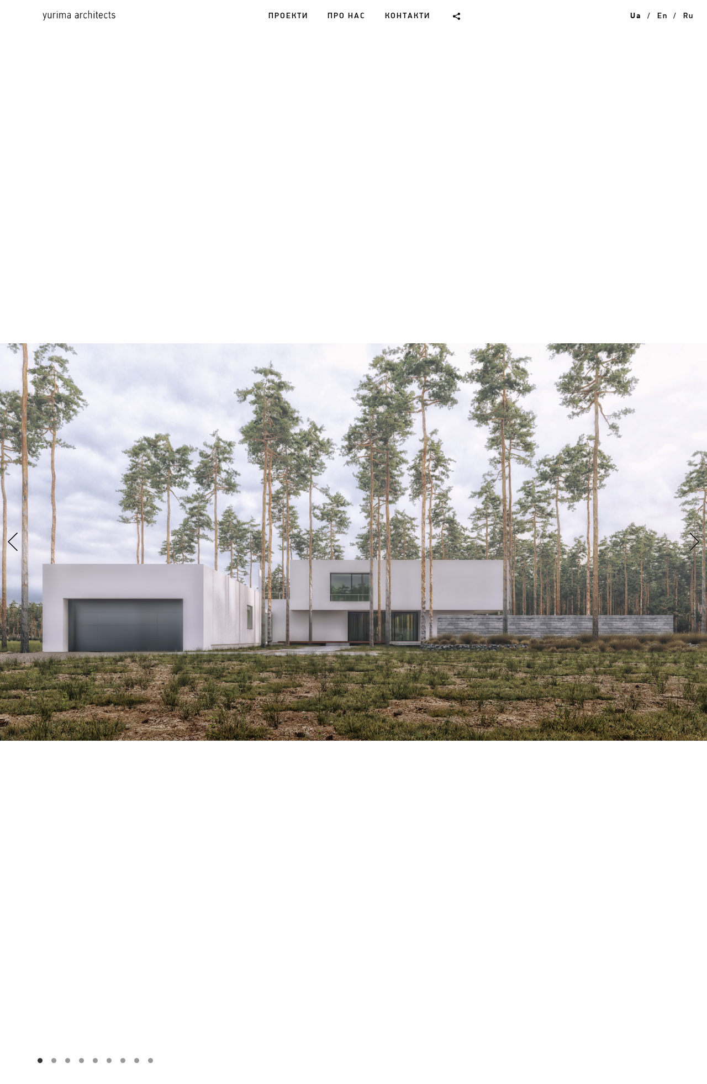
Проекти (288, 15)
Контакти (407, 15)
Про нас (347, 15)
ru (688, 15)
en (662, 15)
